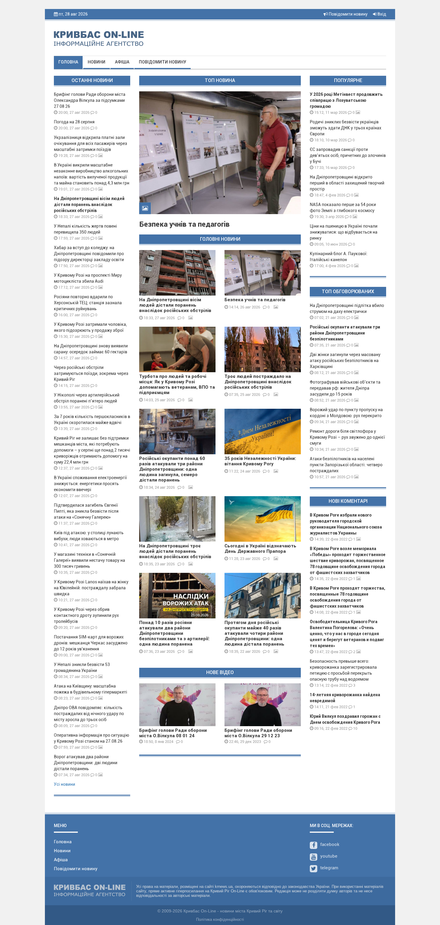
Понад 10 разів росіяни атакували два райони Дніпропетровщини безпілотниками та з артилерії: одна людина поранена (174, 633)
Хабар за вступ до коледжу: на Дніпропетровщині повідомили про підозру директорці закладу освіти (89, 253)
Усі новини (64, 784)
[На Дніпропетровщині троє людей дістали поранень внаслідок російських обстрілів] (177, 519)
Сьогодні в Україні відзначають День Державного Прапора (260, 548)
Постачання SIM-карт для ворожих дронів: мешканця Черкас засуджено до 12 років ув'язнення (91, 643)
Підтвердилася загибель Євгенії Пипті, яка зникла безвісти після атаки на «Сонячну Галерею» (86, 511)
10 (354, 728)
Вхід (381, 14)
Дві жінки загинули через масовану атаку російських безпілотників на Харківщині (345, 360)
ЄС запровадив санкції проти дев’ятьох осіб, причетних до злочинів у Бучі (348, 155)
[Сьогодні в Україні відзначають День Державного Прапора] (262, 519)
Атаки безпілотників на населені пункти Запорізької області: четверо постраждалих (346, 464)
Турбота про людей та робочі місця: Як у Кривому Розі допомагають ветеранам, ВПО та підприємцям (177, 384)
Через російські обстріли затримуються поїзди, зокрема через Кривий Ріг (91, 373)
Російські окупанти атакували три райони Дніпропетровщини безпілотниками (345, 333)
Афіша (122, 62)
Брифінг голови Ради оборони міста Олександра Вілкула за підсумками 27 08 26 (89, 100)
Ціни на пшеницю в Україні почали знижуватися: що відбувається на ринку (343, 232)
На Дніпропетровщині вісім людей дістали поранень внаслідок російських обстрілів (89, 204)
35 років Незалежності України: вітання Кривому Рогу (260, 461)
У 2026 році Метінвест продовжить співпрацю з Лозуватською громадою (346, 100)
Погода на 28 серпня (74, 121)
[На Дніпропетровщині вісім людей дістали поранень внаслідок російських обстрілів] (177, 273)
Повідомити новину (348, 14)
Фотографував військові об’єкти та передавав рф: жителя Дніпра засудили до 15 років (345, 388)
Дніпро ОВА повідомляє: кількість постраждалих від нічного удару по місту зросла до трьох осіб (89, 713)
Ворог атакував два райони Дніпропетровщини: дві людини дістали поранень (85, 762)
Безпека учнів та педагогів (184, 224)
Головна (68, 62)
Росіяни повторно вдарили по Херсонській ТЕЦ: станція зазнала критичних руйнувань (88, 302)
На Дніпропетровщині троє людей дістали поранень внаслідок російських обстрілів (175, 551)
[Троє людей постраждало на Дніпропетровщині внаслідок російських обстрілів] (262, 349)
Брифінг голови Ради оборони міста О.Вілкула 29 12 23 (258, 733)
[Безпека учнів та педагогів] (262, 273)
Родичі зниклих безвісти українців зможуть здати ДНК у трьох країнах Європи (345, 127)
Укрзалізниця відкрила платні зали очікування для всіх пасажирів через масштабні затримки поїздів (90, 143)
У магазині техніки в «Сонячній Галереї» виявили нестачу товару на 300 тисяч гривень (89, 560)
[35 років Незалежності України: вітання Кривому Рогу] (262, 431)
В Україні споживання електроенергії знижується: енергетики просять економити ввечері (90, 483)
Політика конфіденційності (220, 919)
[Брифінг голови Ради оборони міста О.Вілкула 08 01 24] (177, 704)
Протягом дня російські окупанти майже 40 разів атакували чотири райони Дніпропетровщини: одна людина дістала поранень (254, 633)
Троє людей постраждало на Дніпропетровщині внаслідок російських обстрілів (258, 382)
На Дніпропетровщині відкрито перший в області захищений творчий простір (347, 183)
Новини (96, 62)
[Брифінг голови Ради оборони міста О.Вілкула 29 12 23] (262, 704)
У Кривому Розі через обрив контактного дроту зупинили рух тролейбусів (86, 615)
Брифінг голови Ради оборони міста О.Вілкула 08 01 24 (173, 733)
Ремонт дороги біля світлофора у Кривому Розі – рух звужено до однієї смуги (347, 437)
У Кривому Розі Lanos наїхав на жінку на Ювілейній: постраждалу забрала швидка (91, 587)
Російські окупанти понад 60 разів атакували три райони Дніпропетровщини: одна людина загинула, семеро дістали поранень (172, 469)
